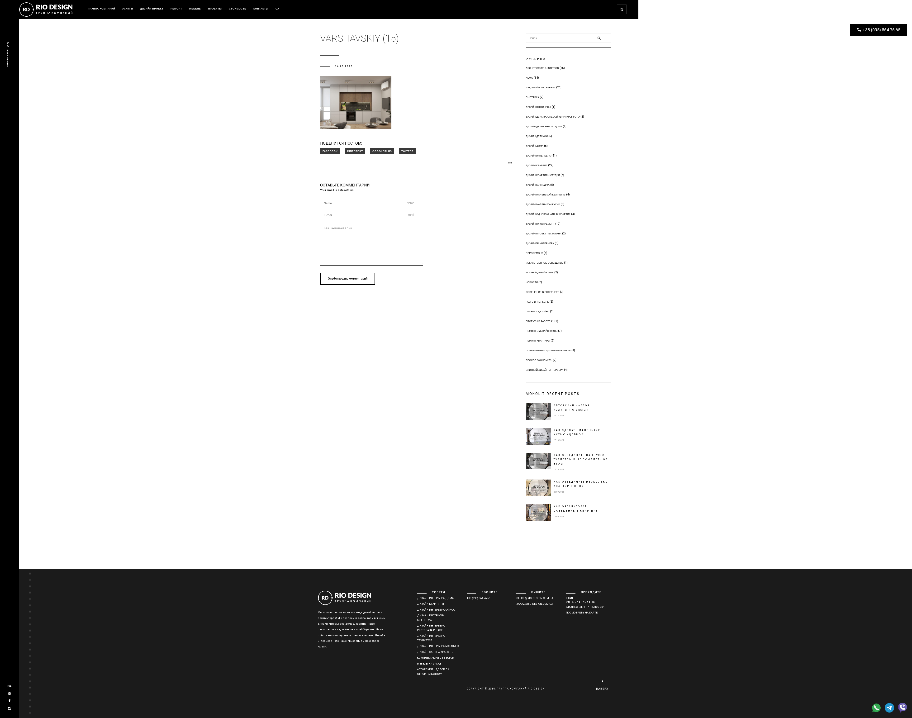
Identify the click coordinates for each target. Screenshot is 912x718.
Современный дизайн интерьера (548, 350)
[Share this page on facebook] (330, 151)
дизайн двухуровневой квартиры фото (553, 116)
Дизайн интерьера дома (435, 598)
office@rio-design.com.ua (534, 598)
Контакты (260, 8)
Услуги (127, 8)
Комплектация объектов (435, 657)
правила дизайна (537, 311)
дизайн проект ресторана (543, 233)
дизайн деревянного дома (544, 126)
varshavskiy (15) (7, 54)
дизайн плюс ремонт (540, 224)
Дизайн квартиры (430, 603)
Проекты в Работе (538, 321)
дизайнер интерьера (540, 243)
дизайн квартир (536, 165)
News (529, 77)
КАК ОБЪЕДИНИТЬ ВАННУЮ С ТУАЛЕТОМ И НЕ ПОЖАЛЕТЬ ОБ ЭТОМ (581, 459)
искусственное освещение (544, 263)
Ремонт (176, 8)
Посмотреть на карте (582, 612)
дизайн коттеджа (538, 185)
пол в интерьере (537, 301)
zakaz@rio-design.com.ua (534, 603)
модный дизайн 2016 (540, 272)
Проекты (215, 8)
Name (410, 203)
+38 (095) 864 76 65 (478, 598)
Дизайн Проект (151, 8)
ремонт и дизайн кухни (541, 331)
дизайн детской (537, 136)
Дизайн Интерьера (538, 155)
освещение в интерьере (542, 292)
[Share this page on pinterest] (355, 151)
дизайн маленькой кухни (543, 204)
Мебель (195, 8)
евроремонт (534, 253)
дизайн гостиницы (538, 107)
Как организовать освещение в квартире (576, 508)
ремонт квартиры (538, 340)
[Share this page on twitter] (407, 151)
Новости (532, 282)
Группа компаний (101, 8)
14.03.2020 (344, 66)
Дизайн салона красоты (435, 652)
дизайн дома (534, 146)
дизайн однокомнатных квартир (548, 214)
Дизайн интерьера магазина (438, 646)
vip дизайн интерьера (541, 87)
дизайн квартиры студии (543, 175)
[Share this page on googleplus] (382, 151)
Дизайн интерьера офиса (436, 609)
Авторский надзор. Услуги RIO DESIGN (572, 407)
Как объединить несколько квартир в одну (581, 483)
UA (277, 8)
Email (410, 215)
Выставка (532, 97)
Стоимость (237, 8)
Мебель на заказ (429, 663)
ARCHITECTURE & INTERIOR (542, 68)
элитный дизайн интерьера (544, 370)
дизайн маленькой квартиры (545, 194)
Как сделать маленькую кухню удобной (577, 432)
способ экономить (539, 360)
